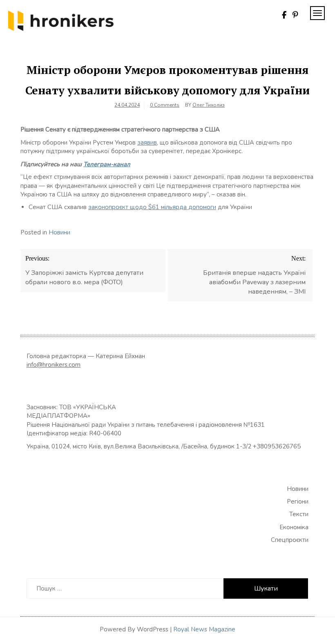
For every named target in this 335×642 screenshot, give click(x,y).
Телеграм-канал (106, 164)
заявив (147, 142)
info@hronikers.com (53, 365)
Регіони (297, 501)
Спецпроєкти (289, 540)
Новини (59, 232)
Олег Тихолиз (208, 105)
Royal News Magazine (204, 629)
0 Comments (164, 105)
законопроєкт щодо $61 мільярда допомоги (152, 207)
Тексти (298, 514)
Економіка (293, 527)
